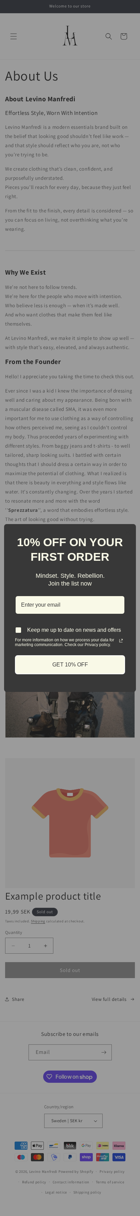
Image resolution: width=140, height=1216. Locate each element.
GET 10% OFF (70, 664)
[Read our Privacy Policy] (121, 641)
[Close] (128, 532)
